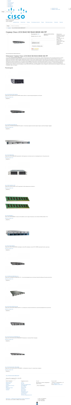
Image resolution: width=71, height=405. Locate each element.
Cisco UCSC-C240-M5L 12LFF (10, 185)
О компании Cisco (24, 392)
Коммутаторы (23, 22)
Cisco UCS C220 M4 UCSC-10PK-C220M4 (12, 367)
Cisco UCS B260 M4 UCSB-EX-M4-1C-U (11, 276)
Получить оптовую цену (9, 96)
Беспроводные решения (35, 22)
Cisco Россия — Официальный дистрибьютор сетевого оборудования (18, 398)
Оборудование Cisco (24, 391)
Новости (9, 1)
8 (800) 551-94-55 (55, 8)
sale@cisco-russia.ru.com (56, 9)
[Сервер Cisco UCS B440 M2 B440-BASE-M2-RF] (19, 42)
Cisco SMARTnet (24, 385)
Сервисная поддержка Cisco (26, 384)
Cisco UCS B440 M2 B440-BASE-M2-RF (12, 375)
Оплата (22, 382)
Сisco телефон (23, 389)
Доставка (22, 383)
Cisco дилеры (23, 390)
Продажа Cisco (23, 387)
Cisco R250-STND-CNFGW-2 (10, 245)
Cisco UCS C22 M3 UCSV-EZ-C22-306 (11, 306)
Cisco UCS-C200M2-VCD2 (9, 154)
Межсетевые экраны (49, 22)
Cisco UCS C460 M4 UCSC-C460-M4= (11, 94)
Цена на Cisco (23, 386)
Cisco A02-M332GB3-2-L (9, 215)
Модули (42, 22)
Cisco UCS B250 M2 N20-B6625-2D (11, 124)
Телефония (56, 22)
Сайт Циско (23, 388)
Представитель (10, 3)
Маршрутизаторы (16, 22)
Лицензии (61, 22)
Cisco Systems (10, 6)
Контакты (9, 0)
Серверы (28, 22)
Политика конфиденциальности (26, 394)
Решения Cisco (23, 393)
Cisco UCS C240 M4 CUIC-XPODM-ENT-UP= (12, 336)
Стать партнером (11, 2)
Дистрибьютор (10, 5)
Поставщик (10, 4)
